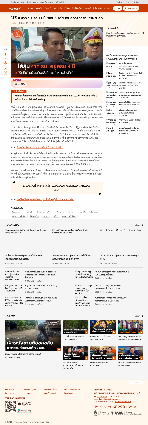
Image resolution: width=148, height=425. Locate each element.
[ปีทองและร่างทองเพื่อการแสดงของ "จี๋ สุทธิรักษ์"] (103, 327)
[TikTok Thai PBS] (125, 406)
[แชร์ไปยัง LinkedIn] (5, 68)
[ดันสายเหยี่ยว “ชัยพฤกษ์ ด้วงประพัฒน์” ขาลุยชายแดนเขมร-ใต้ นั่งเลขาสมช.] (84, 301)
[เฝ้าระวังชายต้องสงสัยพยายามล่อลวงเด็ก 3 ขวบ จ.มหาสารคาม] (33, 335)
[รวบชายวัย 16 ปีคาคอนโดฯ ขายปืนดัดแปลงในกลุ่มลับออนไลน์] (112, 104)
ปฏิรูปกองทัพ (34, 216)
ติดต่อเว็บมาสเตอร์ (50, 393)
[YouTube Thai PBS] (120, 406)
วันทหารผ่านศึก (16, 212)
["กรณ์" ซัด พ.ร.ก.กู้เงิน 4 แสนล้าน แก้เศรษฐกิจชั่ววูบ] (112, 122)
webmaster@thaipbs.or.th (111, 399)
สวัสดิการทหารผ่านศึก (18, 216)
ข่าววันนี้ (55, 216)
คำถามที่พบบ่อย (10, 393)
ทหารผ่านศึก (82, 212)
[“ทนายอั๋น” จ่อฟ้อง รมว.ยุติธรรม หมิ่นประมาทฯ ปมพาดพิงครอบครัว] (112, 65)
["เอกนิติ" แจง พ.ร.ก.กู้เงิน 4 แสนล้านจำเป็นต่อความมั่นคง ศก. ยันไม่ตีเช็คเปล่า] (112, 94)
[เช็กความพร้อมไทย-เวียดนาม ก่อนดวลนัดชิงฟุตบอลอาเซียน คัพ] (112, 112)
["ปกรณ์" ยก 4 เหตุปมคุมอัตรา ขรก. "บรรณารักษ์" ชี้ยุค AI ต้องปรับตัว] (84, 289)
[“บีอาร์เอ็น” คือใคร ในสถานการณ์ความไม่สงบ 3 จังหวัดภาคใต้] (75, 353)
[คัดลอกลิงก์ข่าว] (5, 73)
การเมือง (14, 23)
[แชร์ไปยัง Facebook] (5, 53)
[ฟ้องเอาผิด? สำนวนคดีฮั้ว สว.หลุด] (103, 353)
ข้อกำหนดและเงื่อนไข (50, 389)
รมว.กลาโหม (69, 212)
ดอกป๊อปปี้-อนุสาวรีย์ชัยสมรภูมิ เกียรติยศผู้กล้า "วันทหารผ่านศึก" (45, 199)
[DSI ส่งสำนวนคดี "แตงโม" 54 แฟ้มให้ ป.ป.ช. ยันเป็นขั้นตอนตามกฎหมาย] (112, 130)
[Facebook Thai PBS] (96, 406)
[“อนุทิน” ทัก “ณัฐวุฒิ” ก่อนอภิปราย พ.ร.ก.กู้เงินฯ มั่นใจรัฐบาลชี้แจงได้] (84, 275)
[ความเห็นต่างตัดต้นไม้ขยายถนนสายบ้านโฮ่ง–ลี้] (75, 327)
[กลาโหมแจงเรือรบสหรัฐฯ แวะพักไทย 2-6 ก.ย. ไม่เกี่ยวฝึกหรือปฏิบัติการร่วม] (125, 42)
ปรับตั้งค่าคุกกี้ (68, 393)
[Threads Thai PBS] (110, 406)
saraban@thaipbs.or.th (123, 401)
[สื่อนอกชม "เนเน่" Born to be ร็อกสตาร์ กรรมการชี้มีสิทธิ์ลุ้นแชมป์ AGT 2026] (112, 85)
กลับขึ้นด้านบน (135, 383)
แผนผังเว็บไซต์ (9, 389)
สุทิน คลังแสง (94, 212)
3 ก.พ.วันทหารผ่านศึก (43, 212)
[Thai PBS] (15, 8)
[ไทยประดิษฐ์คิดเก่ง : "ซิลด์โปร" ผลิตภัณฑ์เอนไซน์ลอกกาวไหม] (130, 327)
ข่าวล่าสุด (45, 216)
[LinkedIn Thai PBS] (134, 406)
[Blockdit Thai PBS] (130, 406)
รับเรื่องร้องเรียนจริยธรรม (72, 389)
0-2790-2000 (102, 396)
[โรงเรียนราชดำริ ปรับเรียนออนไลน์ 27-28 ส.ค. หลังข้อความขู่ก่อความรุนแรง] (112, 75)
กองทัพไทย (58, 212)
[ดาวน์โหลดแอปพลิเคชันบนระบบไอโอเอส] (24, 404)
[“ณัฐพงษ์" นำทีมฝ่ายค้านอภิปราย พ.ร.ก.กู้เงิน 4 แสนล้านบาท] (14, 289)
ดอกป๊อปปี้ (29, 212)
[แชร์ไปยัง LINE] (5, 63)
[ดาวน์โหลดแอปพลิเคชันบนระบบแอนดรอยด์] (24, 410)
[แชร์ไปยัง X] (5, 58)
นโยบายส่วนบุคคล (30, 389)
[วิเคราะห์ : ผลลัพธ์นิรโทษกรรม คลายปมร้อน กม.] (130, 353)
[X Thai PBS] (100, 406)
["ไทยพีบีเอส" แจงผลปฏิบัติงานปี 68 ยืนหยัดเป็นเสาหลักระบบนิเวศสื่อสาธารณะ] (14, 301)
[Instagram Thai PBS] (105, 406)
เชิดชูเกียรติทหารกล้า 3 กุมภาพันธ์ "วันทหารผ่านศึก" (40, 147)
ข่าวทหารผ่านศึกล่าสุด (68, 216)
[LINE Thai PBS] (115, 406)
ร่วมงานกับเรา (28, 393)
